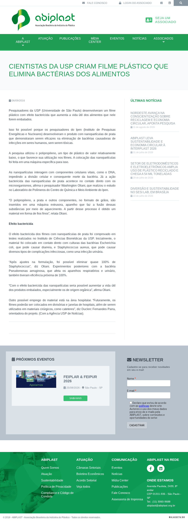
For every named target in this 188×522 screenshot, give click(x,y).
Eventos (117, 38)
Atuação (46, 473)
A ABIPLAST (23, 40)
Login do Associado (137, 2)
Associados (163, 38)
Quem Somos (50, 467)
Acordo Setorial (86, 480)
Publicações (70, 38)
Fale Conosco (96, 2)
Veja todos (83, 486)
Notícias (140, 38)
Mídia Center (95, 40)
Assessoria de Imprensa (127, 499)
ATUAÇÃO (45, 38)
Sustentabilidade (52, 480)
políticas (144, 405)
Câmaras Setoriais (88, 467)
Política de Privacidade (56, 486)
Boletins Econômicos (90, 473)
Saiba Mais (75, 398)
